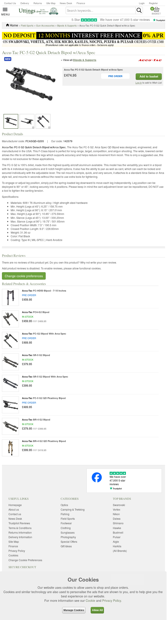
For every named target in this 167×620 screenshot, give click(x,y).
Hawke (117, 528)
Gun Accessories (45, 25)
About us (13, 509)
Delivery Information (20, 537)
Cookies (13, 555)
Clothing (66, 528)
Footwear (66, 523)
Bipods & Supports (67, 25)
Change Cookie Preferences (25, 560)
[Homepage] (38, 10)
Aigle (116, 541)
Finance (81, 3)
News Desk (66, 3)
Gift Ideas (66, 546)
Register (153, 3)
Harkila (117, 546)
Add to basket (149, 76)
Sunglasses (68, 532)
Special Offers (69, 541)
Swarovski (119, 505)
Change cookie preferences (24, 276)
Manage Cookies (73, 610)
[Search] (139, 10)
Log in (138, 82)
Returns (37, 3)
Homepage (15, 505)
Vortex (116, 509)
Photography (68, 537)
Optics (64, 505)
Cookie (90, 600)
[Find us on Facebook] (97, 481)
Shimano (118, 523)
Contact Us (10, 3)
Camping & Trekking (73, 509)
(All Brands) (120, 550)
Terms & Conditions (20, 528)
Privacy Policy (111, 600)
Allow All (97, 610)
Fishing (65, 514)
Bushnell (118, 532)
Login (142, 3)
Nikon (116, 514)
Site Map (50, 3)
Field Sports (27, 25)
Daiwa (116, 518)
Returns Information (20, 532)
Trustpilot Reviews (19, 523)
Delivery (24, 3)
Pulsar (116, 537)
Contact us (14, 514)
